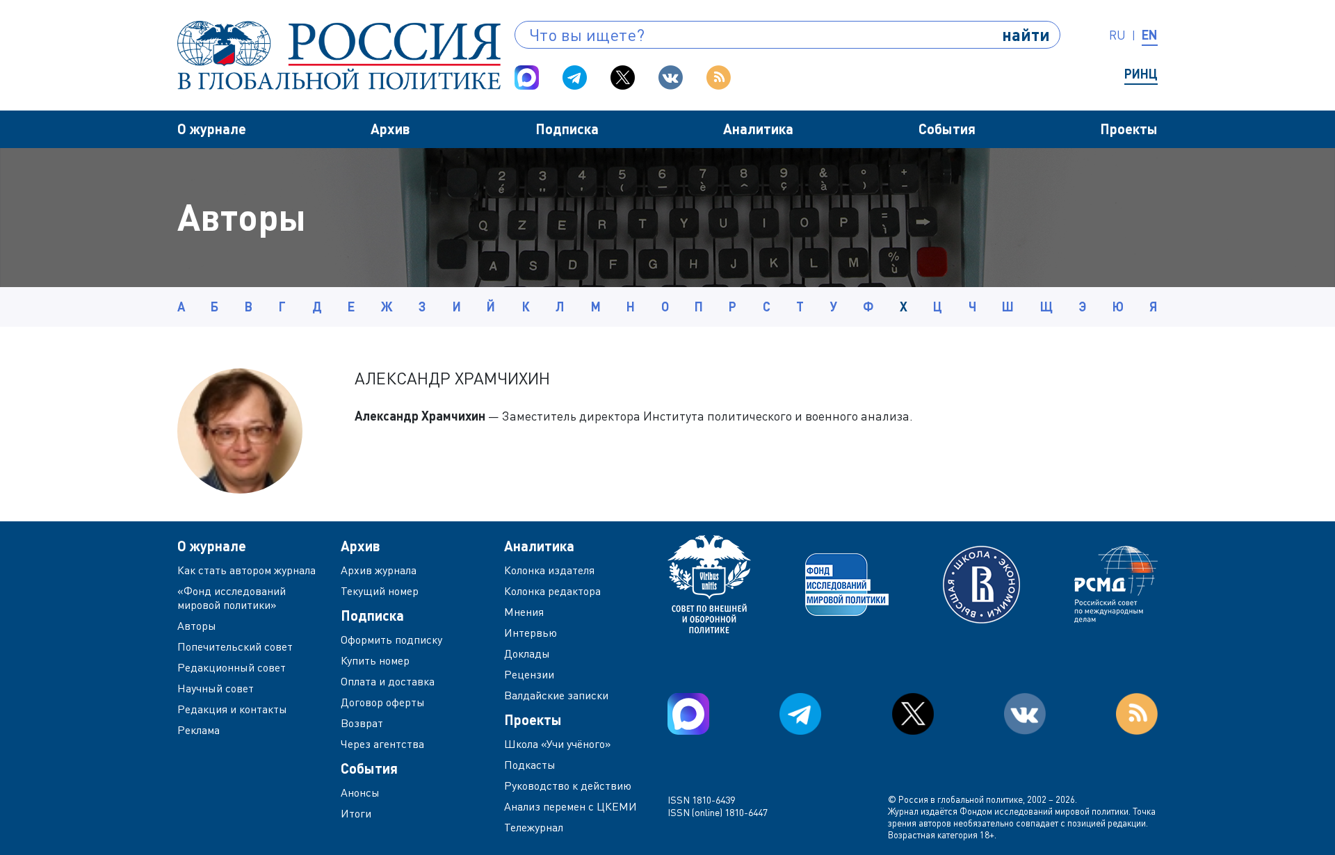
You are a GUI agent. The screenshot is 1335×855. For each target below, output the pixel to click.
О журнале (211, 128)
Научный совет (215, 688)
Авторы (196, 626)
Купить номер (375, 660)
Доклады (527, 653)
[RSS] (718, 77)
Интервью (530, 633)
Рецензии (529, 674)
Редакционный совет (231, 667)
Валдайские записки (556, 695)
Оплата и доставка (388, 681)
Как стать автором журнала (246, 570)
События (947, 128)
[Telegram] (575, 77)
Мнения (524, 612)
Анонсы (360, 792)
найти (1026, 34)
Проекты (1129, 128)
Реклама (198, 730)
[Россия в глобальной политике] (339, 55)
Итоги (356, 813)
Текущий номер (380, 591)
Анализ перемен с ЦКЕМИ (570, 806)
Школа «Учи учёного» (557, 744)
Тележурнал (533, 827)
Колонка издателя (549, 570)
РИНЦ (1141, 73)
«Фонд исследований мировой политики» (231, 598)
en (1150, 34)
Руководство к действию (567, 785)
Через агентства (382, 744)
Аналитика (758, 128)
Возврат (362, 723)
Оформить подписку (391, 639)
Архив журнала (378, 570)
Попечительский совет (235, 646)
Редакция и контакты (232, 709)
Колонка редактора (552, 591)
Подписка (567, 128)
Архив (390, 128)
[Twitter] (622, 77)
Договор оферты (383, 702)
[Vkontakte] (670, 77)
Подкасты (530, 765)
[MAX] (527, 77)
